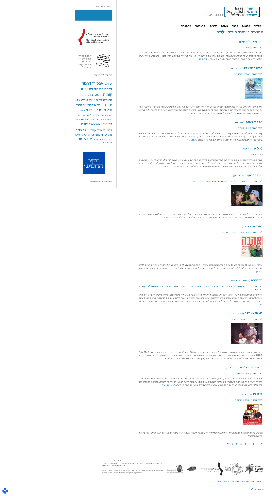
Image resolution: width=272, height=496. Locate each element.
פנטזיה (86, 124)
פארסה (95, 124)
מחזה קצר (81, 110)
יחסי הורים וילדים (230, 32)
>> (228, 443)
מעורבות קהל (106, 119)
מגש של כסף (255, 175)
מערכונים (94, 119)
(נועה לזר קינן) (248, 41)
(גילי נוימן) (240, 175)
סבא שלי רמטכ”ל (253, 367)
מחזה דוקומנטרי (91, 105)
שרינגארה (257, 280)
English (218, 14)
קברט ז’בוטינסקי (253, 68)
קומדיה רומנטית (91, 134)
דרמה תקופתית (92, 94)
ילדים (99, 100)
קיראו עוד (203, 59)
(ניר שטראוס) (234, 367)
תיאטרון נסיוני (84, 139)
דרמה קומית (251, 47)
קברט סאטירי (104, 130)
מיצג (89, 115)
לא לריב (258, 148)
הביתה (257, 26)
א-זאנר (108, 83)
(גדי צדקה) (236, 68)
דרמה (86, 83)
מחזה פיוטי (94, 110)
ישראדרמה (200, 26)
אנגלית (253, 489)
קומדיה (91, 130)
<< (262, 443)
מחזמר (96, 114)
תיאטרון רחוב (107, 143)
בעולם (224, 26)
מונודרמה (106, 105)
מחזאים (246, 26)
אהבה (259, 226)
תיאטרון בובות (99, 139)
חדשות (213, 26)
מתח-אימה (82, 119)
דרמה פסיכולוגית (100, 89)
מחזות (235, 26)
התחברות (186, 26)
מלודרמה (82, 115)
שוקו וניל (258, 394)
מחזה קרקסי (106, 115)
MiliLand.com (221, 481)
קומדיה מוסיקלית (155, 286)
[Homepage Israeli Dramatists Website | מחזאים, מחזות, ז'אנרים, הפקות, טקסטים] (241, 18)
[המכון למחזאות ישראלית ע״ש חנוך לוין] (93, 37)
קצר (260, 41)
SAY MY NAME (254, 313)
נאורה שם (245, 481)
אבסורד (97, 83)
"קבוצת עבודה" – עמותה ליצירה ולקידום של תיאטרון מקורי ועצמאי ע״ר (84, 61)
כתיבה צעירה (85, 100)
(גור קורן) (239, 122)
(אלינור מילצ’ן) (235, 313)
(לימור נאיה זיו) (240, 280)
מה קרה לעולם (254, 122)
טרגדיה (107, 100)
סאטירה (106, 124)
